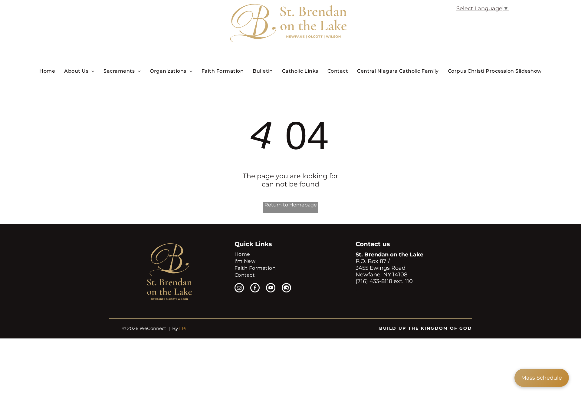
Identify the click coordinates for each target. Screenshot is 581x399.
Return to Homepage (290, 205)
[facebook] (255, 288)
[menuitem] (47, 71)
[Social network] (286, 288)
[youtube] (270, 288)
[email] (239, 288)
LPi (182, 328)
